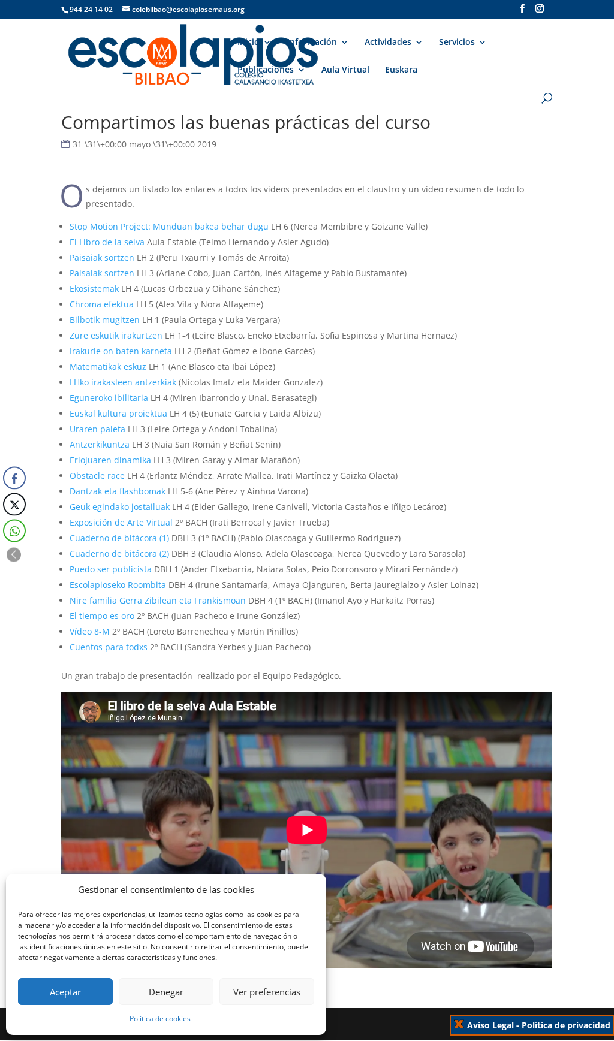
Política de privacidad (566, 1025)
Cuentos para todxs (109, 647)
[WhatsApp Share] (14, 530)
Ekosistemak (94, 288)
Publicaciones (265, 70)
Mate (80, 366)
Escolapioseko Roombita (118, 584)
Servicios (457, 42)
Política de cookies (160, 1018)
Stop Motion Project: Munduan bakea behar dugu (169, 226)
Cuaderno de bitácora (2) (119, 553)
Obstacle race (97, 475)
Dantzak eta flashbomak (117, 491)
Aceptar (65, 992)
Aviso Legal (490, 1025)
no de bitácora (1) (134, 538)
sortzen (118, 257)
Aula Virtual (345, 70)
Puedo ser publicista (111, 569)
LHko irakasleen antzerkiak (123, 382)
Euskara (401, 70)
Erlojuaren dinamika (110, 460)
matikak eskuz (118, 366)
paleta (112, 428)
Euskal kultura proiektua (118, 413)
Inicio (248, 42)
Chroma (85, 304)
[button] (14, 554)
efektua (117, 304)
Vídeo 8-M (90, 631)
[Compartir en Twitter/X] (14, 504)
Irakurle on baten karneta (121, 351)
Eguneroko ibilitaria (109, 397)
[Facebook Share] (14, 477)
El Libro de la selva (107, 242)
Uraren (85, 428)
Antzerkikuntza (100, 444)
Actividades (388, 42)
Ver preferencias (266, 992)
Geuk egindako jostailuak (120, 506)
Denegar (166, 992)
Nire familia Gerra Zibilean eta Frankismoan (158, 600)
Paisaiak (86, 257)
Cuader (84, 538)
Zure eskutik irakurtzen (116, 335)
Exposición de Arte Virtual (121, 522)
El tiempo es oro (102, 615)
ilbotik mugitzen (107, 319)
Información (312, 42)
